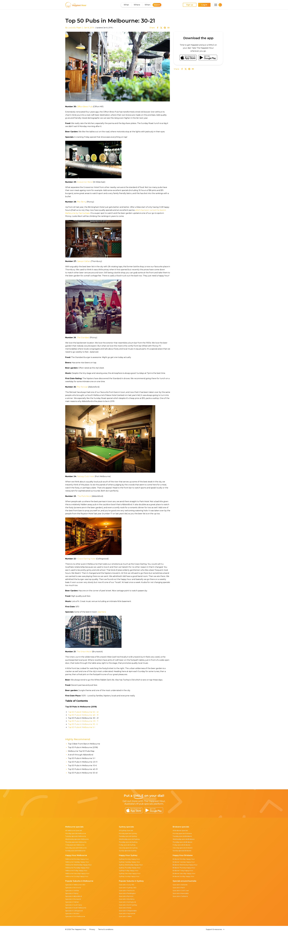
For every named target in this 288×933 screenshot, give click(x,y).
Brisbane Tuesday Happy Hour (184, 862)
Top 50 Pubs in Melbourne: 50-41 (83, 773)
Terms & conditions (105, 929)
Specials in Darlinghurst (127, 902)
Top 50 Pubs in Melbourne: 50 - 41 (83, 712)
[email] (168, 27)
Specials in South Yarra (73, 905)
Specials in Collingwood (74, 911)
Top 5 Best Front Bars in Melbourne (84, 744)
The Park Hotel (84, 496)
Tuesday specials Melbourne (75, 836)
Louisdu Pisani (74, 28)
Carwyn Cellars (83, 261)
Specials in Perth (179, 887)
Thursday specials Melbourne (75, 842)
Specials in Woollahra (126, 899)
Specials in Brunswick (73, 899)
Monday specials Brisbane (182, 833)
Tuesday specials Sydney (128, 836)
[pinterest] (165, 27)
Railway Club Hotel (86, 476)
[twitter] (161, 27)
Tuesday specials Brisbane (182, 836)
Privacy (92, 929)
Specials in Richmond (73, 887)
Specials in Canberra (180, 896)
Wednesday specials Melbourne (77, 839)
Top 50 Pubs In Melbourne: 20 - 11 (83, 721)
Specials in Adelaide (180, 885)
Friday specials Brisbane (181, 845)
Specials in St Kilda (72, 890)
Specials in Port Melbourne (75, 916)
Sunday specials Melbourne (75, 850)
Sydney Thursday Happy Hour (129, 868)
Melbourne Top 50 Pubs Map (81, 751)
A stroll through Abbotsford (80, 755)
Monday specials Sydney (128, 833)
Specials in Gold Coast (181, 890)
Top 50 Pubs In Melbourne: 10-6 (82, 765)
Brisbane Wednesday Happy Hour (185, 865)
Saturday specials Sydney (128, 848)
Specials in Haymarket (127, 913)
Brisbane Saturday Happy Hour (184, 873)
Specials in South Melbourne (75, 908)
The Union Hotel (83, 652)
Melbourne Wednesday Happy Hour (78, 865)
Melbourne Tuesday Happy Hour (77, 862)
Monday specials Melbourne (75, 833)
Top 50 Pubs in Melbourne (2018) (83, 747)
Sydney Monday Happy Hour (129, 859)
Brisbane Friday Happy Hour (183, 870)
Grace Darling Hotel (87, 559)
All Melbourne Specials (73, 830)
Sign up (189, 5)
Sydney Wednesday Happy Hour (131, 865)
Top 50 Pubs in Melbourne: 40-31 (83, 769)
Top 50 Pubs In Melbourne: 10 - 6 (83, 724)
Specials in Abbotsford (73, 896)
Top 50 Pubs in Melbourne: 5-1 (81, 727)
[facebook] (157, 27)
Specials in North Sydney (128, 905)
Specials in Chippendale (128, 911)
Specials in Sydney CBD (127, 887)
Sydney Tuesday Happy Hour (129, 862)
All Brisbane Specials (180, 830)
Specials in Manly (125, 908)
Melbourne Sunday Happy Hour (76, 876)
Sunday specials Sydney (127, 850)
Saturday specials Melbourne (76, 848)
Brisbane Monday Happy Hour (184, 859)
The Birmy (81, 202)
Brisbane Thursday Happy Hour (184, 868)
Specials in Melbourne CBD (75, 885)
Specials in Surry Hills (126, 885)
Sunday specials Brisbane (182, 850)
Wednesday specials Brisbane (184, 839)
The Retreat (82, 387)
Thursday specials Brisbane (182, 842)
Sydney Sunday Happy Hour (129, 876)
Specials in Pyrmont (126, 896)
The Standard (83, 337)
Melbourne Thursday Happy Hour (77, 868)
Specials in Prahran (72, 902)
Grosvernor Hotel (85, 182)
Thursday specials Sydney (128, 842)
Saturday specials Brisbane (182, 848)
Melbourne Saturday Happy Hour (77, 873)
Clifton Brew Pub (84, 106)
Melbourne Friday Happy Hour (76, 870)
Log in (204, 5)
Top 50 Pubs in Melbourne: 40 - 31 (83, 715)
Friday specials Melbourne (74, 845)
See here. (102, 612)
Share (152, 28)
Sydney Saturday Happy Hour (130, 873)
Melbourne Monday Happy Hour (77, 859)
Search (157, 5)
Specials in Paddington (127, 893)
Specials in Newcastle (181, 893)
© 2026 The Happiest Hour (75, 929)
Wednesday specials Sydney (129, 839)
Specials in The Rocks (127, 890)
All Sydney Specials (126, 830)
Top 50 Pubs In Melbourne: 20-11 (82, 762)
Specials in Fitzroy (71, 893)
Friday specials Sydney (127, 845)
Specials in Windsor (72, 913)
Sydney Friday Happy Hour (128, 870)
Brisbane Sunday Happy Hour (183, 876)
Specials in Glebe (125, 916)
